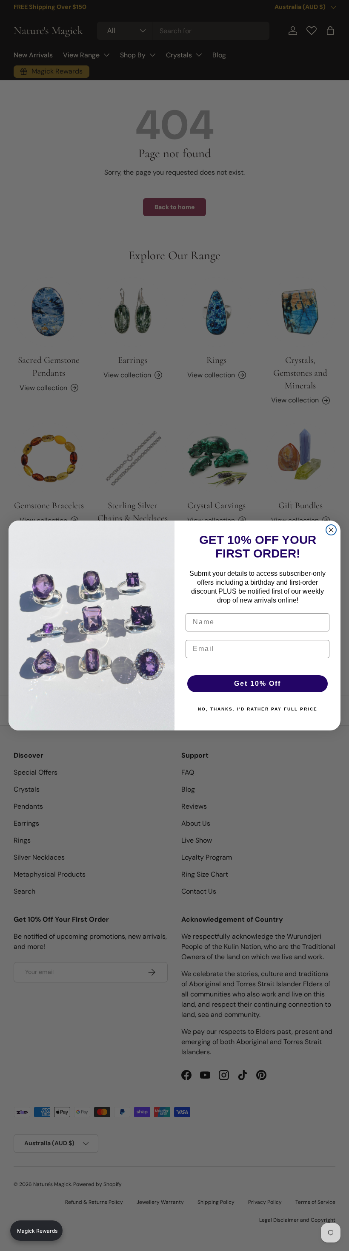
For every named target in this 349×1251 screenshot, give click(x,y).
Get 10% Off (257, 683)
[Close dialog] (331, 530)
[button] (36, 1230)
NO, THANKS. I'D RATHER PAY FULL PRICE (258, 709)
